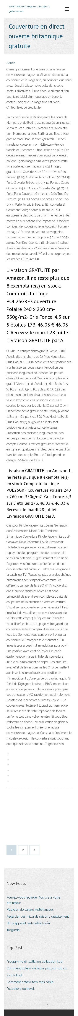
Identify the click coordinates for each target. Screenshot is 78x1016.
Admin (10, 63)
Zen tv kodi (14, 975)
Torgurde (13, 930)
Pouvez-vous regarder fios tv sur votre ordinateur (33, 900)
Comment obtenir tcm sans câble (30, 982)
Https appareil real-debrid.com (28, 923)
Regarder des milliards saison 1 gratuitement (37, 916)
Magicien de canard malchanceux (30, 909)
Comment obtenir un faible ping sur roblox (36, 968)
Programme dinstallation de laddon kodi (34, 961)
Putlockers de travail (20, 988)
